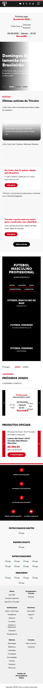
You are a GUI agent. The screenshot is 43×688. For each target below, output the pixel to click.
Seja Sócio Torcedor (11, 602)
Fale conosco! (31, 644)
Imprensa (31, 647)
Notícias (12, 285)
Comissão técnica (15, 289)
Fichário (12, 661)
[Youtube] (20, 4)
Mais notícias (21, 245)
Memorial (11, 668)
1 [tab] (17, 367)
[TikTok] (33, 4)
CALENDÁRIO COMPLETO (12, 384)
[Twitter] (26, 4)
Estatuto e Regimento (12, 626)
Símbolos (11, 665)
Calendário (22, 285)
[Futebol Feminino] (21, 326)
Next (39, 403)
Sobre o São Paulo (12, 611)
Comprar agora (16, 455)
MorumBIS (31, 611)
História (12, 640)
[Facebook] (23, 4)
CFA (31, 618)
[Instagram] (30, 4)
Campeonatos (29, 289)
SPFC (4, 4)
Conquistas (12, 654)
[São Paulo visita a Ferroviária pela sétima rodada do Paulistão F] (21, 123)
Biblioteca (12, 647)
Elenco (31, 285)
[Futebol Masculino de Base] (21, 303)
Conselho (11, 622)
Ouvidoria (11, 631)
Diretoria (12, 618)
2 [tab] (25, 367)
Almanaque (12, 644)
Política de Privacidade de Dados (21, 676)
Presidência (12, 615)
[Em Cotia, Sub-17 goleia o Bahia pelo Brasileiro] (21, 166)
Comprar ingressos (12, 599)
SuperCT (31, 615)
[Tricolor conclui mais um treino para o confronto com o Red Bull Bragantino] (21, 215)
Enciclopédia (12, 658)
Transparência (12, 634)
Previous (3, 403)
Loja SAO (11, 595)
